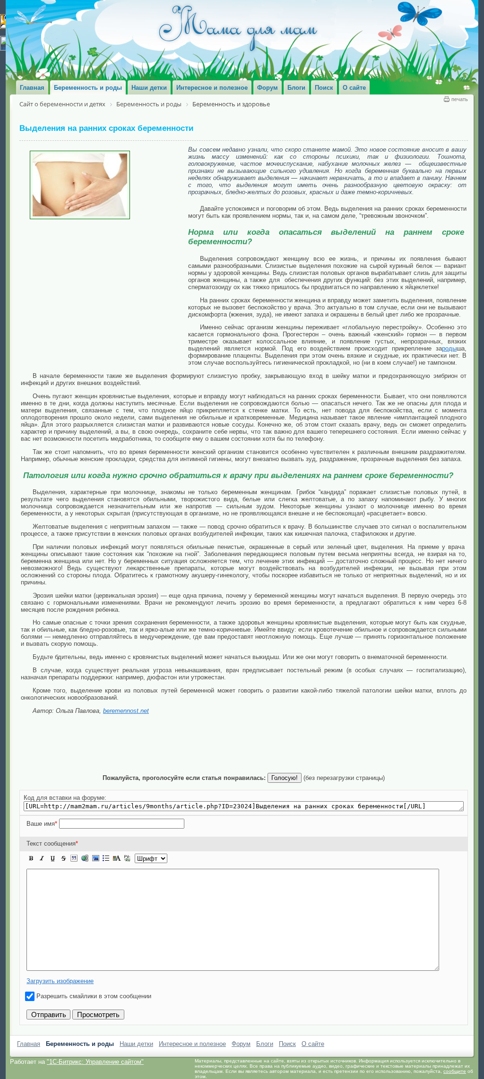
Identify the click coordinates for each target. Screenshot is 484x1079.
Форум (241, 1043)
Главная (28, 1043)
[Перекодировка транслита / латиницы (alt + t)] (127, 858)
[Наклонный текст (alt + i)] (42, 858)
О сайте (313, 1043)
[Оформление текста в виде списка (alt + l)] (106, 858)
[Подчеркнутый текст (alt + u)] (52, 858)
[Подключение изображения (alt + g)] (95, 858)
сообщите (454, 1071)
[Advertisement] (104, 290)
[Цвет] (116, 858)
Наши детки (136, 1043)
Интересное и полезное (192, 1043)
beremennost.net (126, 710)
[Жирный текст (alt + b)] (31, 858)
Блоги (264, 1043)
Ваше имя (41, 823)
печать (459, 99)
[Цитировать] (73, 858)
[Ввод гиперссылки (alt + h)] (84, 858)
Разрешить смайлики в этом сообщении (93, 996)
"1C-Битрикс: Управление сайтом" (95, 1061)
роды (449, 348)
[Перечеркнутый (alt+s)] (63, 858)
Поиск (287, 1043)
